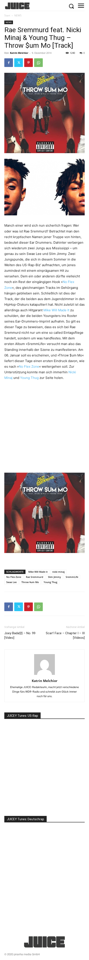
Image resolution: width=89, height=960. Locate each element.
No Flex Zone (29, 366)
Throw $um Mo (30, 582)
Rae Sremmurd (34, 577)
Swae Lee (11, 582)
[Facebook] (8, 62)
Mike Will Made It (56, 310)
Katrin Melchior (19, 52)
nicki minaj (58, 571)
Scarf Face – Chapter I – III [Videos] (65, 635)
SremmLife (72, 577)
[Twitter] (18, 62)
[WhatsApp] (38, 62)
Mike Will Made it (38, 571)
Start (7, 15)
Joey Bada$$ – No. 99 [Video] (19, 635)
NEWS (18, 15)
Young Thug (29, 378)
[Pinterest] (28, 62)
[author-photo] (44, 675)
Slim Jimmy (54, 577)
